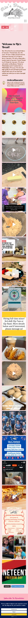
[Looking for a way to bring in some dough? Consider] (14, 324)
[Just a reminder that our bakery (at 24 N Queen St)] (14, 522)
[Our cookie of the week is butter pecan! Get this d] (14, 373)
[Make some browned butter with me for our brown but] (14, 175)
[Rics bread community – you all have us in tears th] (14, 473)
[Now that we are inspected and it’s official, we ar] (14, 299)
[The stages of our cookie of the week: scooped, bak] (14, 125)
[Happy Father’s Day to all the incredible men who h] (14, 547)
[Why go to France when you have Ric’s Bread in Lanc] (14, 348)
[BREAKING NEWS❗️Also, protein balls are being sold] (14, 249)
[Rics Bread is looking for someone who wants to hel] (14, 100)
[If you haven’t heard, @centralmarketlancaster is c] (14, 448)
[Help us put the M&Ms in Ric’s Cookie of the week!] (14, 224)
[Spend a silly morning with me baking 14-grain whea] (14, 398)
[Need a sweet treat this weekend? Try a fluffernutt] (14, 497)
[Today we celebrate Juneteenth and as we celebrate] (14, 572)
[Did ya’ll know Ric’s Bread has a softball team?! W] (14, 423)
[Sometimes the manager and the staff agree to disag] (14, 200)
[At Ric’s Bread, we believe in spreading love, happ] (14, 150)
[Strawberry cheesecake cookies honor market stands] (14, 274)
